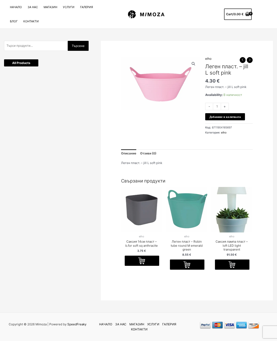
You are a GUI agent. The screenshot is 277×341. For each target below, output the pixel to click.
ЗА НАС (33, 7)
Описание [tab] (128, 153)
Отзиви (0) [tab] (148, 153)
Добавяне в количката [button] (142, 261)
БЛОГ (14, 21)
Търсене (78, 46)
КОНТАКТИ (31, 21)
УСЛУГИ (68, 7)
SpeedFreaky (76, 324)
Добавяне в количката (225, 116)
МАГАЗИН (50, 7)
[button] (193, 63)
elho (208, 59)
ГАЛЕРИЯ (86, 7)
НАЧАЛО (16, 7)
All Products (21, 63)
